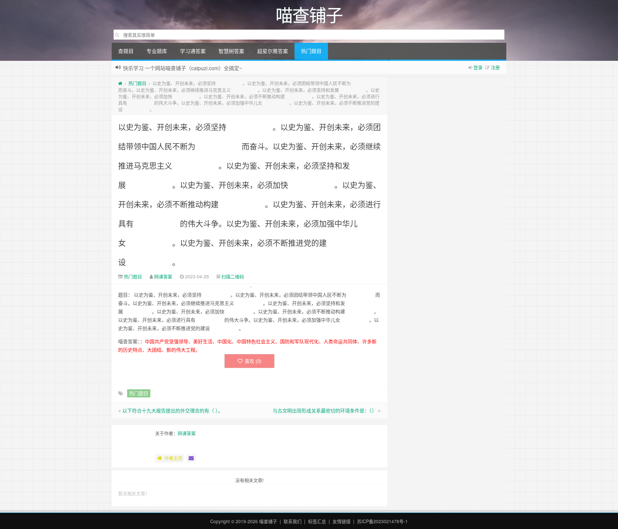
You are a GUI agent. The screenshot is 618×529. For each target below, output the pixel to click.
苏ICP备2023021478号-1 (382, 521)
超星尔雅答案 (272, 51)
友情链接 (341, 521)
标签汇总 (317, 521)
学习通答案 (193, 51)
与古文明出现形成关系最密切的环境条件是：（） (325, 410)
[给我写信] (191, 458)
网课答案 (163, 276)
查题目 (126, 51)
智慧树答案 (231, 51)
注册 (495, 67)
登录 (477, 67)
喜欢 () (253, 360)
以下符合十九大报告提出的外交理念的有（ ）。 (172, 410)
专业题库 (156, 51)
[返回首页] (120, 83)
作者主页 (173, 458)
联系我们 (293, 521)
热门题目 (311, 51)
